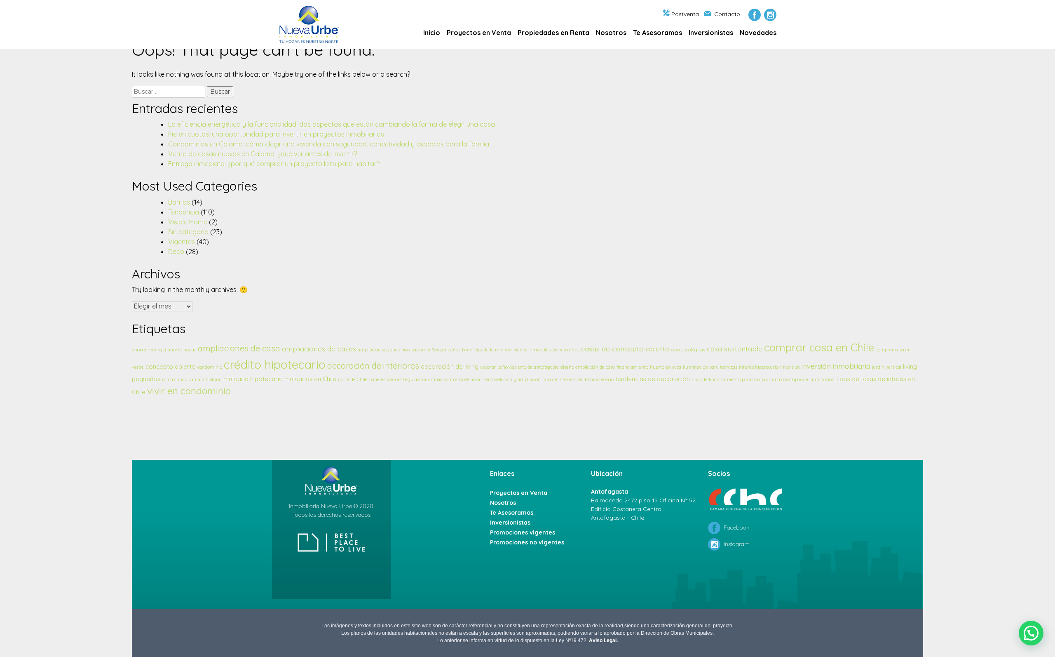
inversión (790, 367)
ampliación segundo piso (384, 350)
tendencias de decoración (652, 379)
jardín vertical (886, 367)
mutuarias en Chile (310, 379)
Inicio (431, 32)
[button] (1031, 633)
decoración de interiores (373, 365)
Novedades (758, 32)
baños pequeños (443, 350)
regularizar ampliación (427, 379)
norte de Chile (353, 379)
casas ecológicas (688, 350)
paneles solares (385, 379)
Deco (176, 251)
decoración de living (449, 366)
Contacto (727, 14)
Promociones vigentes (522, 532)
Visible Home (187, 222)
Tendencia (183, 212)
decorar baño (494, 367)
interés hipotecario (758, 367)
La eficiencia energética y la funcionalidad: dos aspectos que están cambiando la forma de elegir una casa (331, 124)
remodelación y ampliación (512, 379)
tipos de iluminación (813, 379)
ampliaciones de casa (239, 348)
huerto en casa (665, 367)
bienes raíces (565, 350)
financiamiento (632, 367)
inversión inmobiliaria (836, 365)
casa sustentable (734, 348)
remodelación (467, 379)
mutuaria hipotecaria (253, 379)
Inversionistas (711, 32)
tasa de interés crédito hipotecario (578, 379)
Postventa (685, 14)
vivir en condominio (189, 391)
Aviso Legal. (603, 640)
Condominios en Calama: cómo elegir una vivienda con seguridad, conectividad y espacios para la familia (328, 144)
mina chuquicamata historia (192, 379)
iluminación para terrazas (710, 367)
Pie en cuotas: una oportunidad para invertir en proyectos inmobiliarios (276, 134)
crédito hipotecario (275, 364)
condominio (209, 367)
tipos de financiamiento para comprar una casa (741, 379)
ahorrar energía (149, 350)
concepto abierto (170, 366)
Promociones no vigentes (527, 542)
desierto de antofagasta (534, 367)
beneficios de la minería (487, 350)
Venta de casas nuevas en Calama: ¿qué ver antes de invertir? (262, 154)
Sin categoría (188, 232)
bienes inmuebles (532, 350)
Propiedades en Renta (553, 32)
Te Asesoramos (657, 32)
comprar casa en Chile (819, 347)
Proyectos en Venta (479, 32)
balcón (418, 350)
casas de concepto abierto (625, 348)
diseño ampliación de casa (587, 367)
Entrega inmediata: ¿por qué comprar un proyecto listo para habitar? (274, 164)
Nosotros (611, 32)
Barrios (179, 202)
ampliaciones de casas (319, 348)
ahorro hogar (182, 350)
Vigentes (181, 242)
